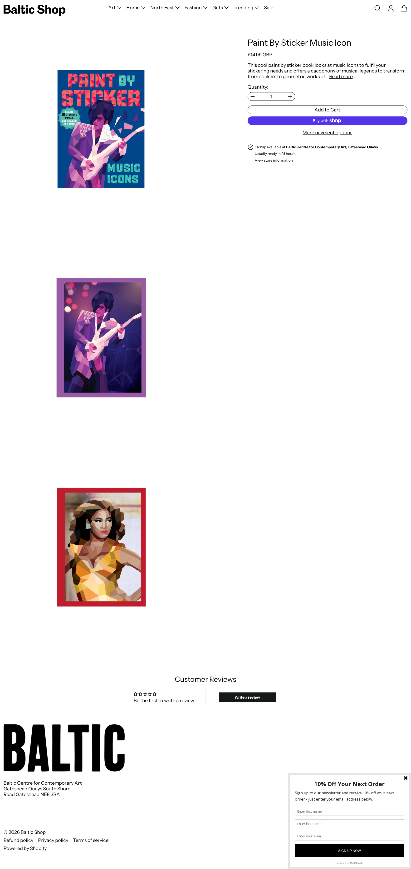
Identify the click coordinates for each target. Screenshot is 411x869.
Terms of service (90, 840)
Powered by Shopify (25, 848)
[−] (252, 96)
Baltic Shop (33, 832)
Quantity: (258, 87)
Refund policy (18, 840)
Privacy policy (53, 840)
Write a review (247, 697)
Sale (268, 7)
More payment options (327, 132)
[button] (377, 8)
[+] (290, 96)
